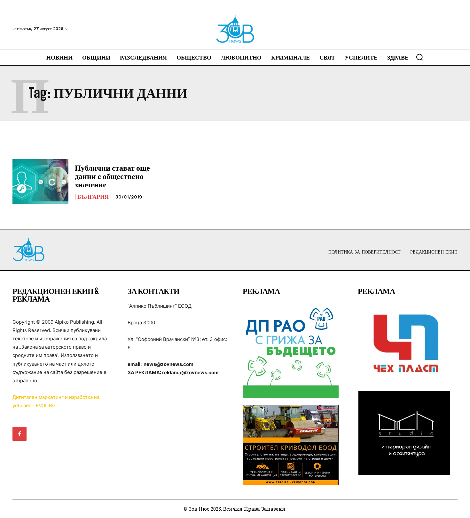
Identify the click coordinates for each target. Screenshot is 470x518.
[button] (419, 57)
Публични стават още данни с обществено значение (112, 176)
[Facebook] (19, 434)
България (93, 196)
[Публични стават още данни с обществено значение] (40, 181)
